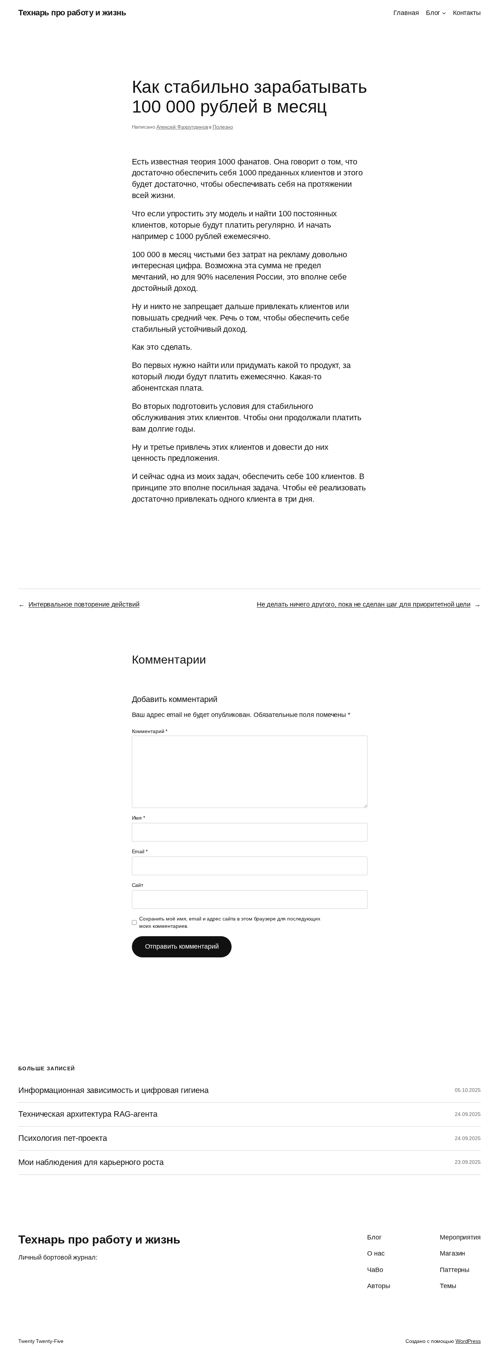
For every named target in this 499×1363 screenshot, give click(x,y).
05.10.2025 (468, 1090)
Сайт (138, 885)
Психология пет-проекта (62, 1138)
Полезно (223, 127)
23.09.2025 (468, 1162)
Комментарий (150, 731)
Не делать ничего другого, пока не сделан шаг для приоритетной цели (364, 604)
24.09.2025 (468, 1114)
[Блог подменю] (444, 13)
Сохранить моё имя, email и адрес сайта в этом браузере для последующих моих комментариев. (229, 922)
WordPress (468, 1341)
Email (140, 851)
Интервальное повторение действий (84, 604)
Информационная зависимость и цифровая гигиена (113, 1090)
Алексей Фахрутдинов (182, 127)
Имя (138, 818)
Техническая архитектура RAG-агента (87, 1114)
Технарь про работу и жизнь (72, 12)
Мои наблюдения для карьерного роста (91, 1162)
